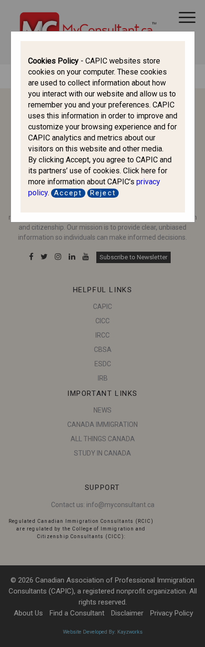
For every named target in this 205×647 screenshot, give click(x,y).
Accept (68, 193)
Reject (103, 193)
